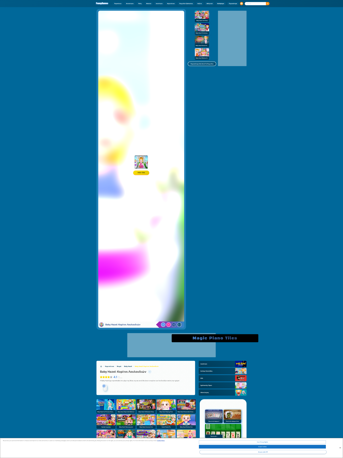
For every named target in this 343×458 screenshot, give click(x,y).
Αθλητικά (210, 3)
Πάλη (140, 3)
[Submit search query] (267, 3)
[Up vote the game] (163, 324)
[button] (241, 3)
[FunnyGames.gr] (101, 366)
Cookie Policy (161, 440)
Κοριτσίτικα (171, 3)
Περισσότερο (233, 3)
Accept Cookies (262, 446)
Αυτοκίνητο (130, 3)
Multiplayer (220, 3)
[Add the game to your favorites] (149, 371)
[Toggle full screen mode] (179, 324)
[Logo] (102, 3)
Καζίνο (199, 3)
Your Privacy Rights (262, 442)
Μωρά (119, 366)
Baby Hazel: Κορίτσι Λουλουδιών (147, 366)
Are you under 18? (263, 452)
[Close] (340, 448)
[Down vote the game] (168, 324)
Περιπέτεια (117, 3)
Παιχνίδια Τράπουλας (186, 3)
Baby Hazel (128, 366)
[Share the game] (174, 324)
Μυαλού (148, 3)
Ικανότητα (159, 3)
